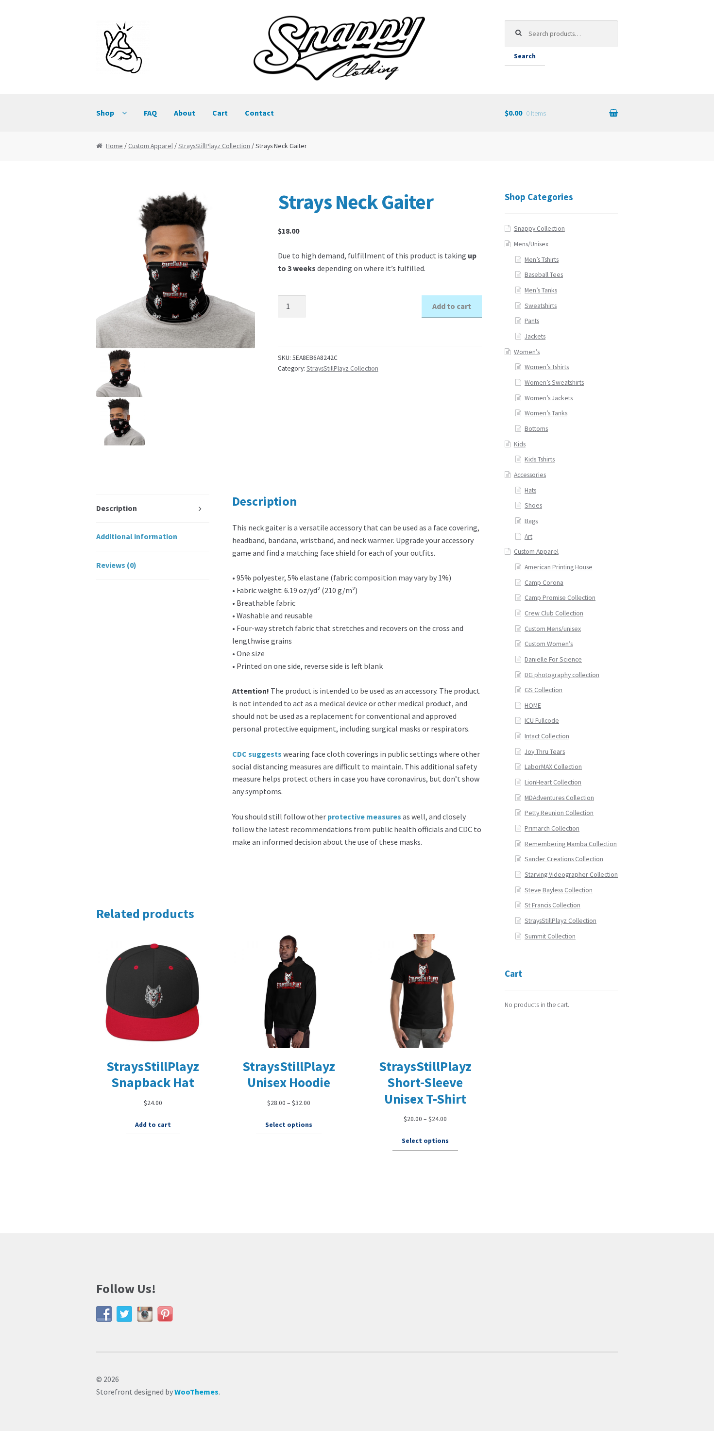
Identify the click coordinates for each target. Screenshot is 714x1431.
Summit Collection (550, 936)
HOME (533, 705)
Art (528, 536)
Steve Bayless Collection (559, 890)
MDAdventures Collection (559, 798)
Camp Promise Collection (560, 598)
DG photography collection (562, 675)
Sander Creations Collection (564, 859)
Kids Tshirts (540, 459)
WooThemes (196, 1392)
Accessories (530, 475)
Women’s (527, 352)
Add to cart (451, 306)
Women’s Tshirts (547, 367)
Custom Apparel (150, 146)
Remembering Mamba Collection (571, 844)
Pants (532, 321)
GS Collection (543, 690)
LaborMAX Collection (553, 767)
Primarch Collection (552, 828)
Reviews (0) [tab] (116, 565)
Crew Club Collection (554, 613)
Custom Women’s (549, 644)
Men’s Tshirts (542, 260)
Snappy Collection (539, 228)
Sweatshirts (541, 306)
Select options (288, 1125)
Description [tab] (116, 508)
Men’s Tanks (541, 290)
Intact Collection (547, 736)
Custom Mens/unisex (553, 629)
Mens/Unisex (531, 244)
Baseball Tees (544, 275)
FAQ (150, 113)
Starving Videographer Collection (571, 874)
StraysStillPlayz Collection (214, 146)
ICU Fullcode (542, 720)
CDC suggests (257, 754)
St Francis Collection (552, 905)
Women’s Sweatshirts (554, 382)
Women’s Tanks (546, 413)
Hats (530, 490)
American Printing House (559, 567)
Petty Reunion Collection (559, 813)
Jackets (535, 336)
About (184, 113)
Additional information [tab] (136, 536)
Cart (220, 113)
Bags (531, 521)
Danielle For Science (553, 659)
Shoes (533, 505)
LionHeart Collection (553, 782)
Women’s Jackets (549, 398)
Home (114, 146)
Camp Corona (544, 583)
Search (525, 56)
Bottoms (536, 429)
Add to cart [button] (153, 1125)
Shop (105, 113)
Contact (259, 113)
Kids (520, 444)
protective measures (364, 816)
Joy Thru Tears (545, 752)
